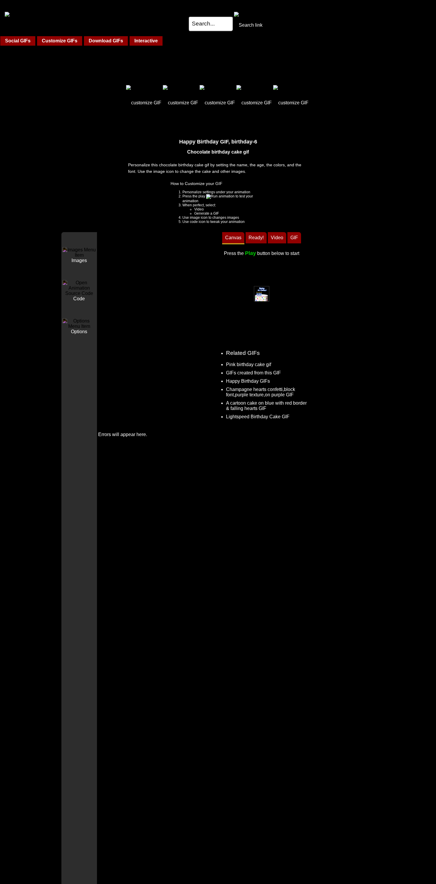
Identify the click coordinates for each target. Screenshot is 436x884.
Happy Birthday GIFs (248, 381)
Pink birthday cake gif (248, 364)
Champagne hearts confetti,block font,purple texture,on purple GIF (260, 392)
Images (79, 260)
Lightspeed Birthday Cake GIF (257, 416)
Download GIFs (106, 40)
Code (79, 298)
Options (79, 331)
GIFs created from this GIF (253, 372)
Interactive (146, 40)
